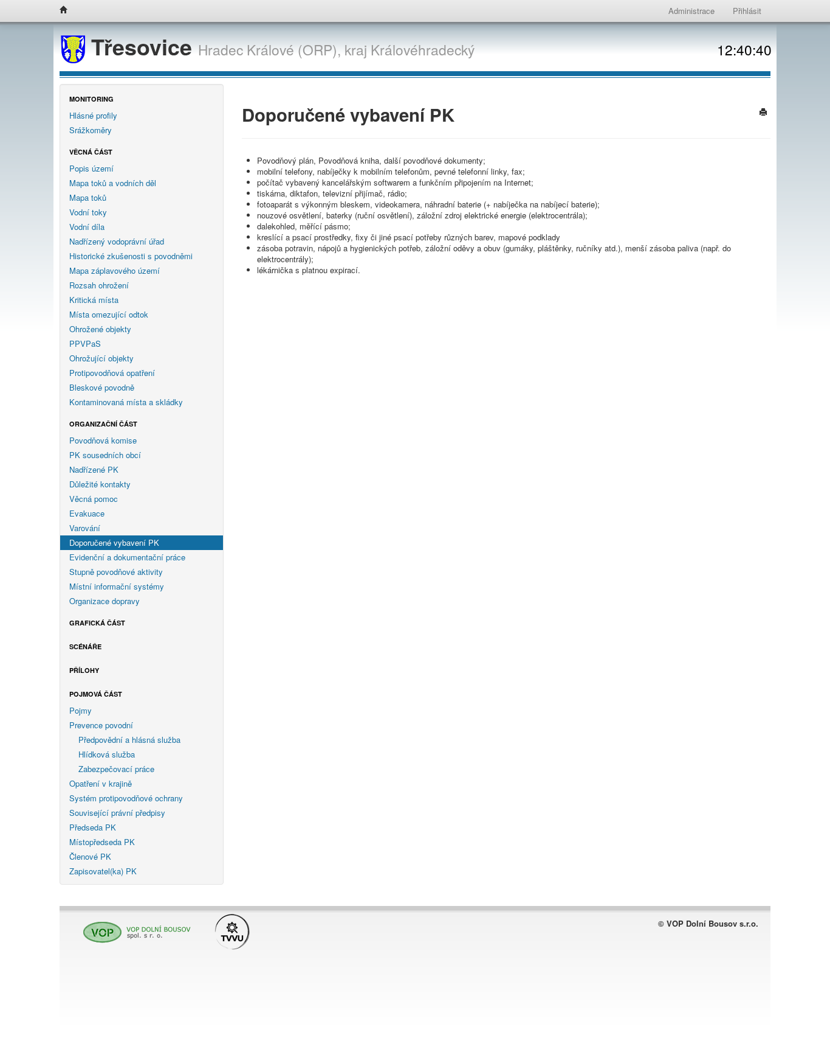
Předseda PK (92, 827)
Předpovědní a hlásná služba (129, 739)
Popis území (91, 168)
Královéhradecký (423, 49)
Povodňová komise (103, 440)
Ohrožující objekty (101, 358)
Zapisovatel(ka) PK (103, 871)
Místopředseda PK (102, 842)
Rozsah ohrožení (99, 285)
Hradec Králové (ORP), (269, 49)
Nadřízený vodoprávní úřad (116, 241)
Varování (84, 528)
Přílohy (84, 670)
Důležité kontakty (100, 484)
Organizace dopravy (104, 601)
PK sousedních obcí (105, 455)
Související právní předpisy (117, 812)
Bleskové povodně (101, 387)
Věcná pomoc (93, 498)
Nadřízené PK (93, 469)
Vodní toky (88, 212)
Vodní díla (87, 226)
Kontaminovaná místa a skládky (126, 402)
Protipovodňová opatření (112, 372)
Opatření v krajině (100, 783)
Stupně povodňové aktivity (116, 571)
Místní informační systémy (116, 586)
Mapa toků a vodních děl (112, 183)
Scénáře (85, 646)
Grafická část (97, 622)
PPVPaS (85, 343)
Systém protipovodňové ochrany (126, 798)
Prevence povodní (101, 725)
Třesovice (141, 46)
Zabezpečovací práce (116, 769)
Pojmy (80, 710)
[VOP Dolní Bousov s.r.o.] (134, 927)
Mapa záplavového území (114, 270)
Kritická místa (93, 299)
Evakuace (87, 513)
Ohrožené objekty (100, 329)
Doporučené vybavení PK (114, 542)
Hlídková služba (106, 754)
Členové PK (90, 856)
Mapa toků (87, 197)
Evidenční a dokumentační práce (127, 557)
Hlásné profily (93, 115)
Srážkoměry (90, 130)
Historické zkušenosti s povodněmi (131, 256)
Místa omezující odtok (108, 314)
